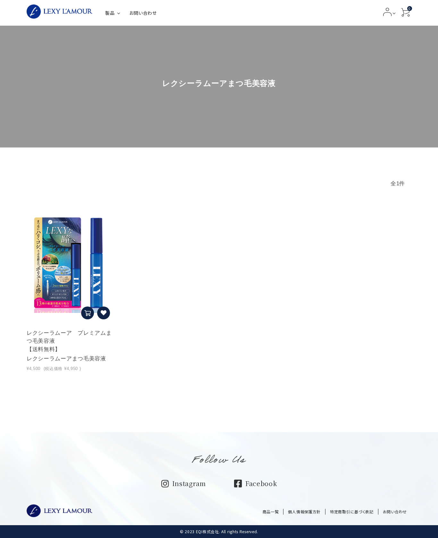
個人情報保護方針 (304, 511)
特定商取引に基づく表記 (352, 511)
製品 (109, 13)
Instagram (189, 483)
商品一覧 (271, 511)
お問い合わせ (142, 13)
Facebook (261, 483)
